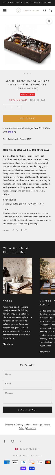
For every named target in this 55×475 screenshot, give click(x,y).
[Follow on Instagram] (12, 441)
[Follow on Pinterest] (20, 441)
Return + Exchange (33, 424)
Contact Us (31, 428)
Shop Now (8, 344)
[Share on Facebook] (13, 230)
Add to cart (27, 118)
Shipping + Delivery (14, 424)
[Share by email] (26, 230)
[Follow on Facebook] (4, 441)
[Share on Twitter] (17, 230)
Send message (27, 409)
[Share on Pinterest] (21, 230)
